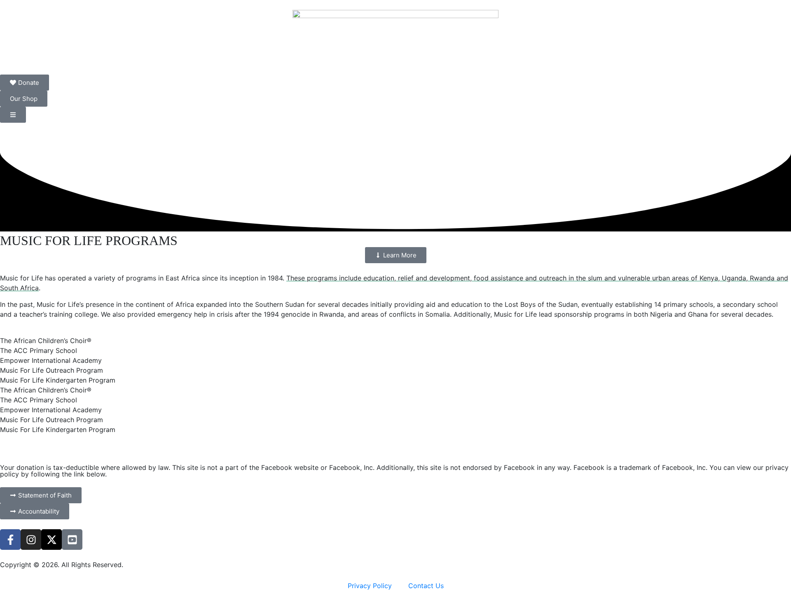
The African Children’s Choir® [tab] (45, 340)
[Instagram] (31, 539)
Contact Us (426, 586)
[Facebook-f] (10, 539)
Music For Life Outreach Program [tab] (51, 370)
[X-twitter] (51, 539)
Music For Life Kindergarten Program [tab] (57, 380)
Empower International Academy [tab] (51, 360)
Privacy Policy (370, 586)
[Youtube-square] (72, 539)
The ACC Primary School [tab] (38, 350)
